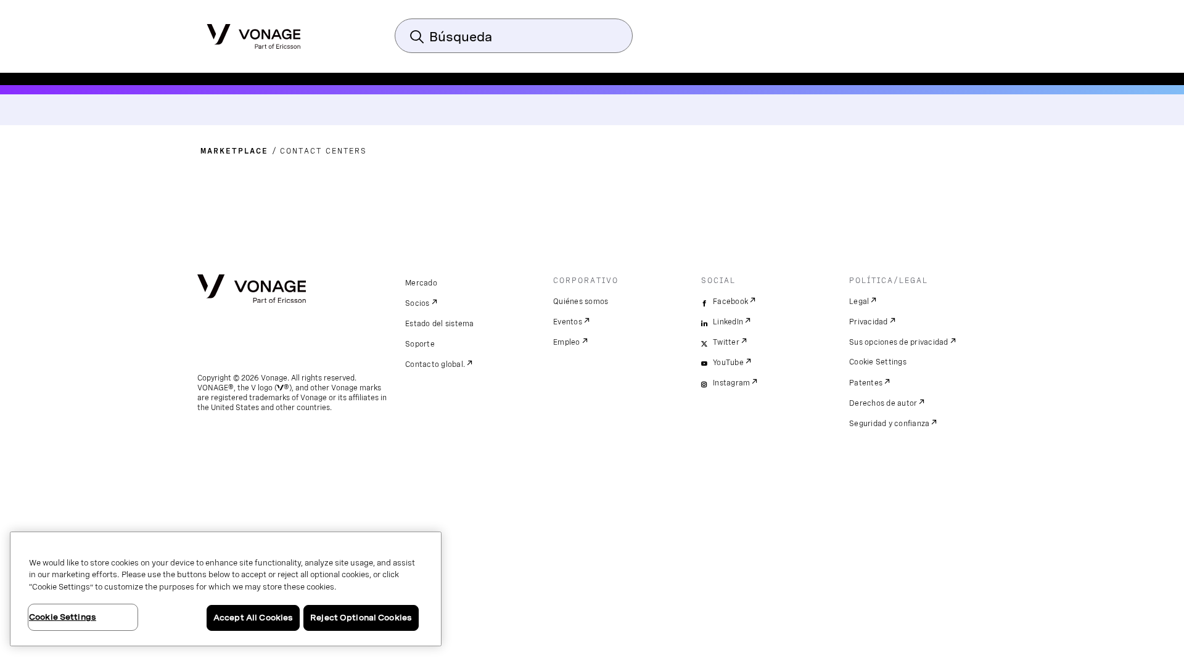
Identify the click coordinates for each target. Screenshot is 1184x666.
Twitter (726, 342)
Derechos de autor (883, 403)
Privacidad (868, 322)
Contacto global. (435, 364)
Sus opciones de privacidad (898, 342)
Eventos (567, 322)
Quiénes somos (580, 301)
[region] (226, 589)
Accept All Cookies (253, 617)
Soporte (420, 344)
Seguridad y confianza (889, 423)
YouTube (728, 362)
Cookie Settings (877, 362)
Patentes (865, 383)
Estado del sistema (439, 323)
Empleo (566, 342)
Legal (859, 301)
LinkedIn (728, 322)
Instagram (731, 383)
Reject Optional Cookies (361, 617)
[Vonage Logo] (253, 32)
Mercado (421, 283)
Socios (417, 303)
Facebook (730, 301)
